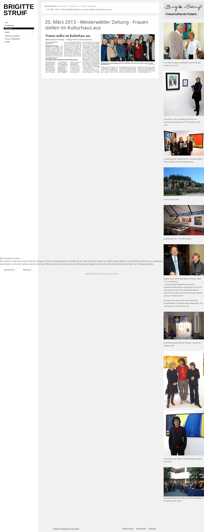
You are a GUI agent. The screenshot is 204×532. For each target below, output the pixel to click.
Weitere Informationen (96, 273)
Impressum (113, 273)
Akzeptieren (9, 269)
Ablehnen (27, 269)
